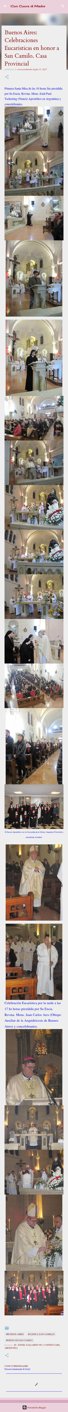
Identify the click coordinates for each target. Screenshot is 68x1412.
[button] (7, 77)
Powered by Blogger (36, 1407)
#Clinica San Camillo (41, 1334)
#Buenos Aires (15, 1334)
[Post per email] (7, 1329)
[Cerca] (62, 6)
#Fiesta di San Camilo (19, 1340)
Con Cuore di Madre (28, 6)
